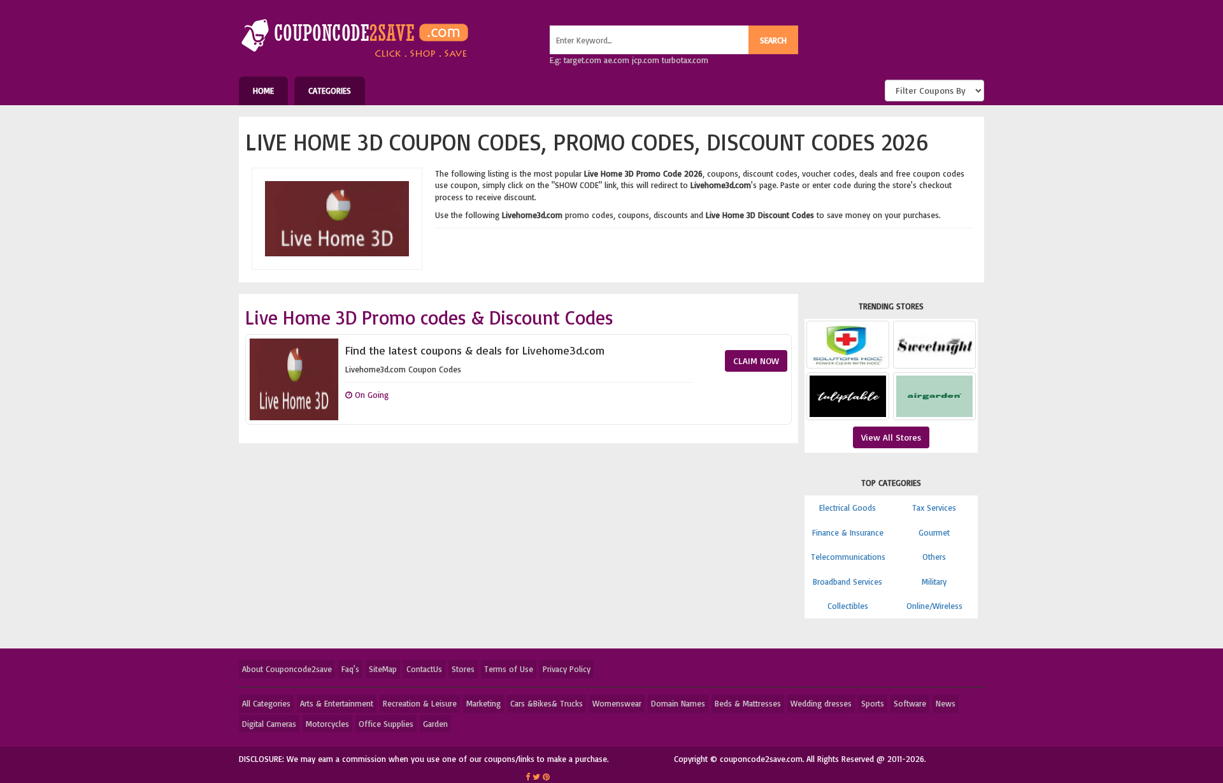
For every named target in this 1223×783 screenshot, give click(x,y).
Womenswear (616, 703)
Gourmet (934, 532)
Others (934, 557)
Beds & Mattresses (748, 703)
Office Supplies (386, 724)
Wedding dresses (821, 703)
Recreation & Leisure (420, 703)
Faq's (350, 669)
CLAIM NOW (756, 360)
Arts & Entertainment (336, 703)
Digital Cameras (269, 724)
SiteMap (383, 669)
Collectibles (847, 606)
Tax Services (934, 507)
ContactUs (424, 669)
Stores (463, 669)
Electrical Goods (847, 507)
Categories (329, 90)
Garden (435, 724)
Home (263, 90)
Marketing (483, 703)
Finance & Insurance (847, 532)
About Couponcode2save (287, 669)
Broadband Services (847, 581)
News (945, 703)
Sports (872, 703)
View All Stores (891, 437)
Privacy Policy (566, 669)
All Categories (266, 703)
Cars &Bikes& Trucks (546, 703)
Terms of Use (508, 669)
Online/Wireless (934, 606)
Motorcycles (327, 724)
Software (910, 703)
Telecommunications (848, 557)
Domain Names (678, 703)
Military (934, 581)
